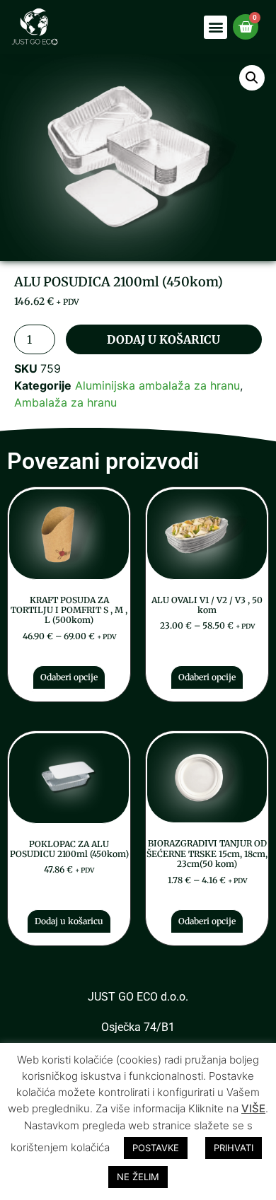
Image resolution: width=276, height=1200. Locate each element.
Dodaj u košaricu (163, 339)
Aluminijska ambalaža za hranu (157, 385)
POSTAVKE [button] (155, 1147)
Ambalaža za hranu (65, 402)
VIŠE (253, 1108)
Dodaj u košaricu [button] (69, 921)
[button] (215, 27)
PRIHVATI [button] (233, 1147)
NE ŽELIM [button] (138, 1176)
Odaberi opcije (69, 677)
